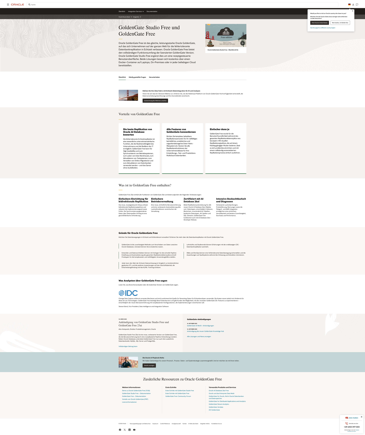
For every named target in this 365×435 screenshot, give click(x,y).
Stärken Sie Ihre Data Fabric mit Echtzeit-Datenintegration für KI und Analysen (171, 91)
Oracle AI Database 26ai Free (219, 390)
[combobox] (182, 4)
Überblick (122, 11)
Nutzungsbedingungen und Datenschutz (140, 423)
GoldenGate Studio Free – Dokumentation (136, 393)
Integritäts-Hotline (204, 423)
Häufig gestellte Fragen (137, 77)
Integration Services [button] (135, 11)
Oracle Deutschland (124, 17)
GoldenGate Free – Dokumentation (134, 396)
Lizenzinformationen (129, 402)
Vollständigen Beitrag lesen (128, 346)
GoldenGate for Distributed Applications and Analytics (227, 401)
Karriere (184, 423)
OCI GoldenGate (214, 410)
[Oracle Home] (17, 4)
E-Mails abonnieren (193, 423)
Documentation (152, 11)
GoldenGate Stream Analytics (219, 404)
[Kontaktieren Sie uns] (357, 4)
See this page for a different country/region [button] (322, 28)
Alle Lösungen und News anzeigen (199, 336)
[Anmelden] (353, 4)
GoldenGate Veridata (216, 407)
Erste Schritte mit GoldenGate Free (177, 393)
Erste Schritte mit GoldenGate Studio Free (179, 390)
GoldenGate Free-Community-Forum (178, 396)
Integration (136, 17)
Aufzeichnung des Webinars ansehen (155, 100)
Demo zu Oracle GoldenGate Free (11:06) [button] (136, 390)
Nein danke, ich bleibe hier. (340, 23)
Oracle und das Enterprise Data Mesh (221, 393)
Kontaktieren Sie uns (216, 423)
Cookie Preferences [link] (165, 423)
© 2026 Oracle (122, 423)
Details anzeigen (149, 365)
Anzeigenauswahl (176, 423)
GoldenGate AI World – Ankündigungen (200, 326)
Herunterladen (154, 77)
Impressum (155, 423)
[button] (8, 4)
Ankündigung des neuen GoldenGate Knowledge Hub (205, 331)
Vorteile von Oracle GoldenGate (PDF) (135, 399)
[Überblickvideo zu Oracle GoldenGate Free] (225, 35)
